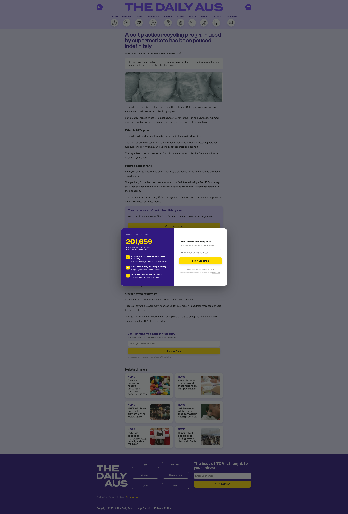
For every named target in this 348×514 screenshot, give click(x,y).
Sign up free (200, 261)
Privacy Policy (216, 273)
